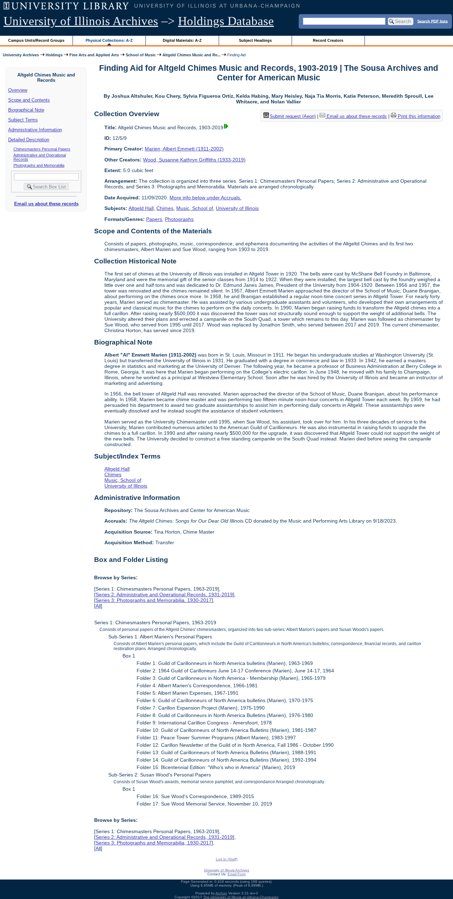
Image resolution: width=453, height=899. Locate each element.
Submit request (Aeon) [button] (293, 116)
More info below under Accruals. (205, 197)
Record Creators (328, 40)
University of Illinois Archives (81, 21)
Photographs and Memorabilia (38, 165)
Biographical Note (26, 110)
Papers (154, 219)
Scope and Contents (29, 100)
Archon (221, 893)
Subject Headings (255, 40)
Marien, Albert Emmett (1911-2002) (184, 149)
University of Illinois (237, 208)
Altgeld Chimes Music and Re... (191, 55)
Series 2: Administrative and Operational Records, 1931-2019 (164, 594)
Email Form (237, 874)
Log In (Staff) (226, 859)
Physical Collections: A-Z (109, 40)
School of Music (141, 55)
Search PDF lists (432, 21)
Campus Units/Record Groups (36, 40)
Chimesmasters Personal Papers (41, 149)
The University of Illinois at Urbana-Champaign (241, 897)
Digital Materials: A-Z (182, 40)
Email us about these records (46, 203)
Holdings (54, 55)
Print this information (418, 116)
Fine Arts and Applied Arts (94, 55)
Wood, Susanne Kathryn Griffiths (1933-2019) (194, 160)
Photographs (179, 219)
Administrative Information (35, 129)
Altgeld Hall (141, 208)
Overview (17, 90)
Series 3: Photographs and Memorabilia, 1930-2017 (154, 600)
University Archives (21, 55)
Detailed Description (28, 139)
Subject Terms (23, 120)
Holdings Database (226, 21)
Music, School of (194, 208)
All (98, 606)
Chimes (164, 208)
